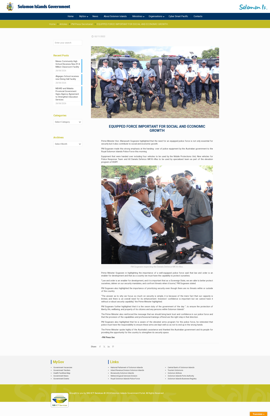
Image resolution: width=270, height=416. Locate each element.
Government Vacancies (62, 367)
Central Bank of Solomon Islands (181, 367)
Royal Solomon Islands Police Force (125, 379)
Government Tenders (61, 370)
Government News (60, 376)
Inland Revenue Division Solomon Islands (127, 370)
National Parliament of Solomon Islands (127, 367)
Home (52, 24)
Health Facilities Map (61, 373)
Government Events (61, 379)
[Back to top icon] (257, 411)
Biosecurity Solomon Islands (122, 373)
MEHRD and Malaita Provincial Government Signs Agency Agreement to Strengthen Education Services (67, 94)
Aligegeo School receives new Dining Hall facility (67, 77)
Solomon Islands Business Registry (182, 379)
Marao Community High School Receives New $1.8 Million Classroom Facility (68, 64)
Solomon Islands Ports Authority (181, 376)
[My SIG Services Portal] (38, 6)
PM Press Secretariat (82, 24)
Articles (63, 24)
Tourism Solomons (175, 370)
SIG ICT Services (94, 393)
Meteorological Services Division (124, 376)
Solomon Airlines (175, 373)
